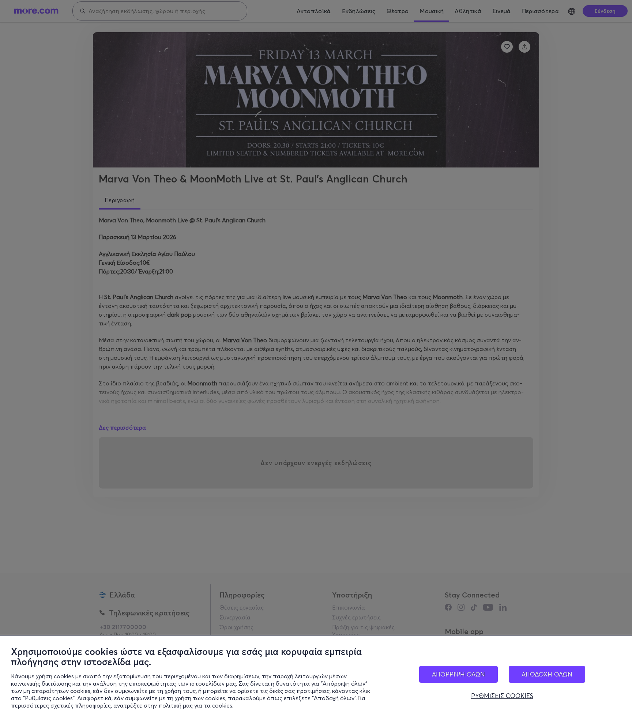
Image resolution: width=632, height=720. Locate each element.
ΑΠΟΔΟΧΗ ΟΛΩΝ (547, 674)
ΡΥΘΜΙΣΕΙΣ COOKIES (502, 696)
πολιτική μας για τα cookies (195, 705)
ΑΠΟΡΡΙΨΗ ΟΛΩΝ (458, 674)
